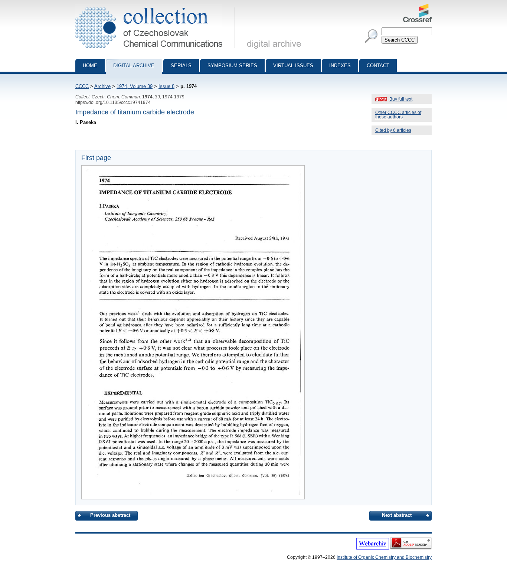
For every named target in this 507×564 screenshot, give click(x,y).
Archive (102, 86)
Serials (181, 65)
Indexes (340, 65)
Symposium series (232, 65)
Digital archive (133, 65)
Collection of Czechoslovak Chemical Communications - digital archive (157, 7)
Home (90, 65)
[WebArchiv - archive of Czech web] (372, 548)
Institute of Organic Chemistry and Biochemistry (384, 557)
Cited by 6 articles (393, 130)
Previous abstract (110, 515)
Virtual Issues (293, 65)
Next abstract (397, 515)
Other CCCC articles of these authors (398, 114)
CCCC (82, 86)
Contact (378, 65)
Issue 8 (166, 86)
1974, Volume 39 (135, 86)
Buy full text (400, 99)
